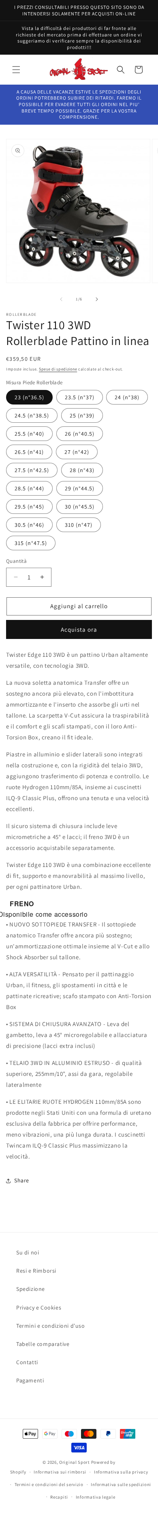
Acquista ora (79, 629)
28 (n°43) (82, 470)
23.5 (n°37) (79, 397)
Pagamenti (30, 1380)
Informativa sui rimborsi (60, 1472)
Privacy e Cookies (38, 1307)
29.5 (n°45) (29, 506)
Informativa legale (95, 1497)
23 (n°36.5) (29, 397)
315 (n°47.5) (31, 543)
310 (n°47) (78, 524)
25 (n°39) (82, 415)
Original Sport (74, 1462)
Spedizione (30, 1289)
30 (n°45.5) (79, 506)
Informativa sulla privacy (121, 1472)
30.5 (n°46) (29, 524)
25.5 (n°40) (29, 433)
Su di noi (27, 1252)
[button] (16, 70)
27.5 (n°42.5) (32, 470)
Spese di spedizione (58, 369)
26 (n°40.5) (79, 433)
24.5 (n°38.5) (32, 415)
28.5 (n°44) (29, 488)
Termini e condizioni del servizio (49, 1484)
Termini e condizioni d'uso (50, 1325)
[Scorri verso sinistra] (61, 299)
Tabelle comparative (42, 1344)
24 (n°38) (127, 397)
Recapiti (59, 1497)
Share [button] (21, 1180)
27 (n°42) (76, 452)
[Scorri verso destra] (97, 299)
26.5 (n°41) (29, 452)
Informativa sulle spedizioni (121, 1484)
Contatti (27, 1362)
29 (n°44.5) (79, 488)
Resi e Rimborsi (36, 1270)
